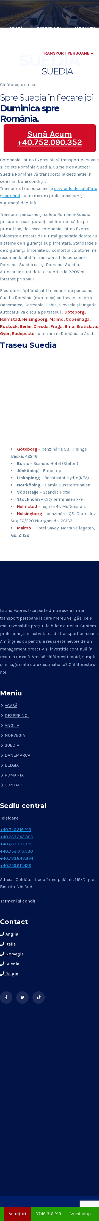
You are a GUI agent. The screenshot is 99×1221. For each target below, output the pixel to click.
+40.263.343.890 (16, 836)
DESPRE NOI (49, 28)
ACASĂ (16, 28)
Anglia (11, 934)
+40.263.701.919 (15, 844)
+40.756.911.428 (15, 865)
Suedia (11, 963)
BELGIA (12, 765)
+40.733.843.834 (16, 858)
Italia (10, 944)
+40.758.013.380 (16, 851)
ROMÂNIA (14, 775)
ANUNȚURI (84, 28)
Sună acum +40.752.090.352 (49, 138)
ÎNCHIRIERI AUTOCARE (72, 78)
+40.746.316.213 (15, 829)
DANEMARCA (17, 755)
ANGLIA (12, 725)
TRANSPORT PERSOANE (65, 53)
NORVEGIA (15, 735)
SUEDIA (12, 745)
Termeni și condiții (19, 901)
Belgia (11, 973)
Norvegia (14, 954)
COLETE (29, 78)
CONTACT (85, 102)
